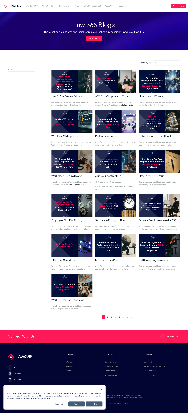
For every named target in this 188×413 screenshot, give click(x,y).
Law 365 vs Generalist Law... (68, 96)
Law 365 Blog (149, 362)
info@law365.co (173, 336)
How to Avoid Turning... (153, 96)
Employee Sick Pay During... (67, 220)
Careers (69, 371)
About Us (108, 6)
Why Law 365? (32, 6)
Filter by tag (146, 63)
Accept (76, 404)
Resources (122, 6)
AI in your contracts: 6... (109, 176)
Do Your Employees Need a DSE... (159, 220)
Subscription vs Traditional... (156, 136)
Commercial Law (111, 362)
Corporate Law (110, 371)
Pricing (77, 6)
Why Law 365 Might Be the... (68, 136)
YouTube (17, 379)
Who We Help (47, 6)
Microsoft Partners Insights (154, 366)
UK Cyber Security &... (64, 260)
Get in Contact (94, 39)
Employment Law (111, 366)
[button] (54, 5)
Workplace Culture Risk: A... (67, 176)
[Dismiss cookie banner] (101, 389)
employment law (75, 185)
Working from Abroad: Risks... (69, 300)
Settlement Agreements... (154, 260)
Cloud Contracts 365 (92, 6)
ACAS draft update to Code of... (114, 96)
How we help (63, 6)
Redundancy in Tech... (108, 136)
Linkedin (17, 373)
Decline (94, 404)
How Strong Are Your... (152, 176)
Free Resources (150, 371)
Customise (59, 404)
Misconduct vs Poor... (108, 260)
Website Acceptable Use (119, 404)
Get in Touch (178, 6)
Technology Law (111, 375)
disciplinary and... (126, 105)
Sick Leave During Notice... (111, 220)
